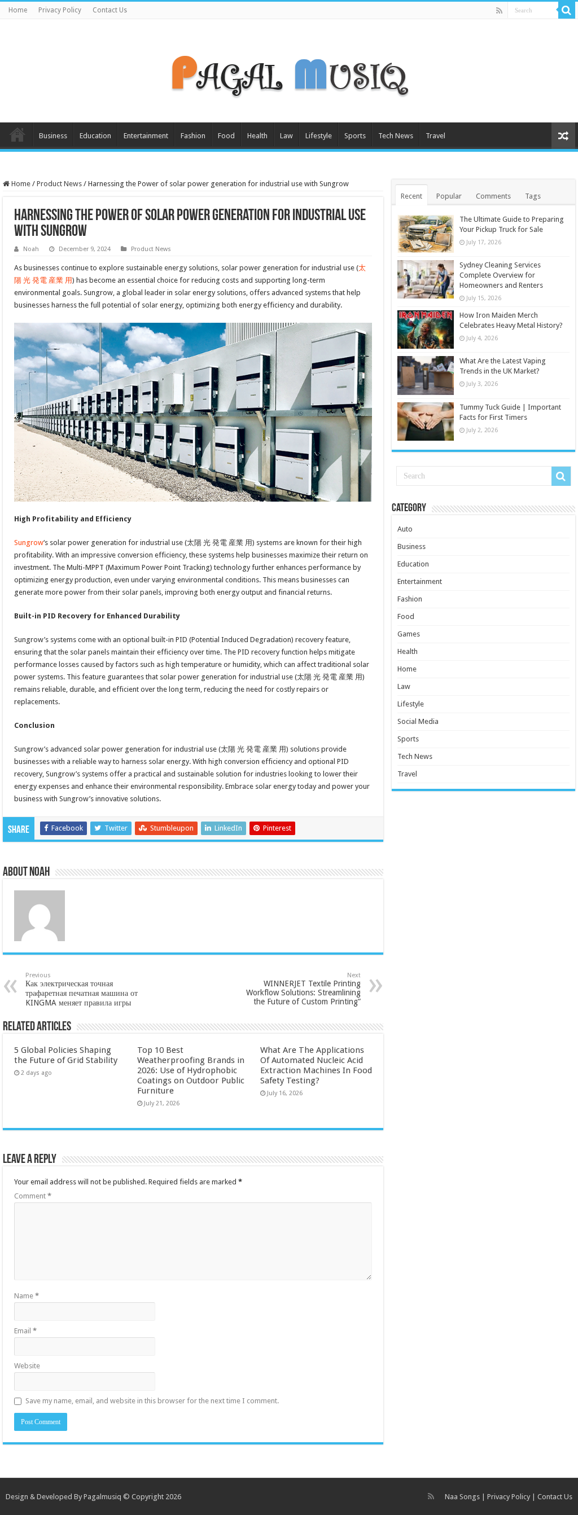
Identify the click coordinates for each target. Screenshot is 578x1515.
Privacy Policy (59, 10)
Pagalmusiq (102, 1496)
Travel (435, 135)
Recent (411, 196)
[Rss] (499, 10)
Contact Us (110, 10)
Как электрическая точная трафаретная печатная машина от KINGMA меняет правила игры (81, 989)
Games (408, 634)
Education (95, 135)
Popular (449, 196)
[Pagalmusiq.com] (289, 68)
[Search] (566, 10)
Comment (32, 1196)
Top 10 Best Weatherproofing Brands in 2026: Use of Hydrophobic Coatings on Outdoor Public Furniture (190, 1070)
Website (27, 1366)
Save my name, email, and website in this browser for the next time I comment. (152, 1401)
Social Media (418, 721)
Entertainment (146, 135)
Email (25, 1331)
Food (226, 135)
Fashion (193, 135)
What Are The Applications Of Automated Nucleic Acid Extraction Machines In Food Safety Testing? (316, 1065)
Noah (31, 249)
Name (26, 1296)
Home (17, 10)
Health (257, 135)
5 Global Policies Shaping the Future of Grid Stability (65, 1055)
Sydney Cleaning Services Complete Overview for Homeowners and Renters (501, 275)
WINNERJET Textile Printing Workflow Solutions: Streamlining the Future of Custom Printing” (303, 989)
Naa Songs (462, 1496)
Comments (493, 196)
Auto (405, 529)
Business (53, 135)
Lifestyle (318, 135)
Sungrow (28, 542)
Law (286, 135)
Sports (355, 135)
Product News (59, 183)
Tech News (395, 135)
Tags (533, 196)
